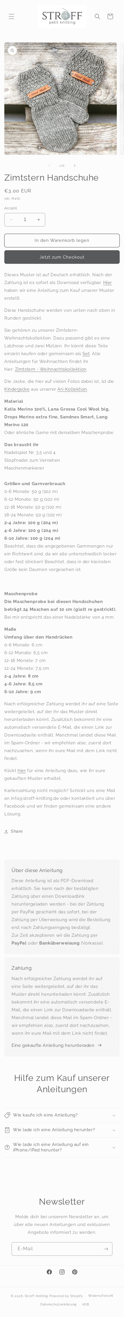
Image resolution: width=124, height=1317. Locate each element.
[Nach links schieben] (49, 165)
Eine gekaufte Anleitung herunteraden (53, 1045)
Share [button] (17, 831)
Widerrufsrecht (100, 1296)
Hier (107, 282)
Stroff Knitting (36, 1296)
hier (22, 770)
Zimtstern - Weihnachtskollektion (51, 369)
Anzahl (10, 208)
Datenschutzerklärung (58, 1304)
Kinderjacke (17, 389)
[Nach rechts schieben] (74, 165)
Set (86, 353)
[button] (11, 16)
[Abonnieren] (105, 1249)
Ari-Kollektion (72, 389)
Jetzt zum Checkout (62, 257)
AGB (85, 1304)
